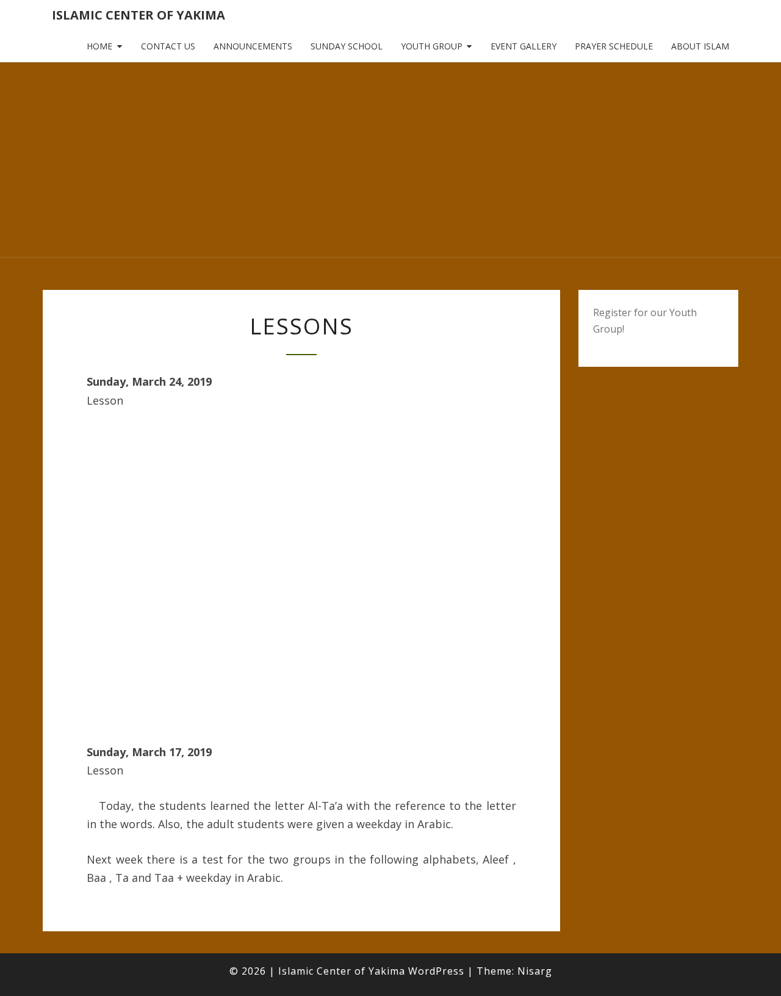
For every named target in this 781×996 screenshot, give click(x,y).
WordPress (436, 971)
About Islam (700, 46)
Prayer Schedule (614, 46)
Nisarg (534, 971)
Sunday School (347, 46)
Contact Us (168, 46)
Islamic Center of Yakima (138, 15)
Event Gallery (523, 46)
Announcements (253, 46)
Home (99, 46)
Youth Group (431, 46)
